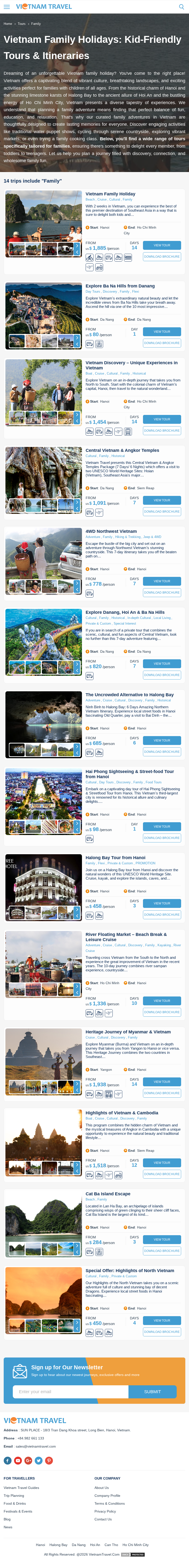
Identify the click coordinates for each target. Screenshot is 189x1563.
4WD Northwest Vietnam (111, 531)
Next (77, 246)
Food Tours (154, 782)
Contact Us (103, 1519)
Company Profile (107, 1496)
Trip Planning (14, 1496)
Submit (152, 1391)
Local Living (162, 618)
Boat (89, 373)
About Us (101, 1488)
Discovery (110, 291)
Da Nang (79, 1545)
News (8, 1527)
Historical (139, 373)
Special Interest (125, 623)
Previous (77, 252)
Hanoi (40, 1545)
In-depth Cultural (139, 618)
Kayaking (164, 945)
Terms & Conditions (109, 1503)
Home (8, 24)
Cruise (102, 199)
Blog (7, 1519)
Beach (90, 199)
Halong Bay (58, 1545)
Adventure (93, 537)
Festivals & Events (18, 1511)
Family (127, 199)
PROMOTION (145, 863)
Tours (22, 24)
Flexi (135, 291)
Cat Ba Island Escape (108, 1193)
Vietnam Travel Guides (21, 1488)
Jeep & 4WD (152, 537)
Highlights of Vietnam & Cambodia (122, 1112)
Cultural (114, 199)
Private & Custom (98, 623)
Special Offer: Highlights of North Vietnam (130, 1270)
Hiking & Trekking (128, 537)
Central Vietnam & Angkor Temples (122, 450)
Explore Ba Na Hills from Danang (120, 286)
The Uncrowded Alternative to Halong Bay (130, 694)
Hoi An (95, 1545)
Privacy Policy (105, 1511)
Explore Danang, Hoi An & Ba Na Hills (125, 612)
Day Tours (93, 291)
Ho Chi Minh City (136, 1545)
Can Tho (111, 1545)
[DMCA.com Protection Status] (133, 1554)
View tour (162, 245)
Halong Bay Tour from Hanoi (115, 857)
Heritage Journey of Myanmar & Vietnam (128, 1031)
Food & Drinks (15, 1503)
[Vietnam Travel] (45, 6)
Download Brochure (162, 256)
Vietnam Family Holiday (110, 193)
